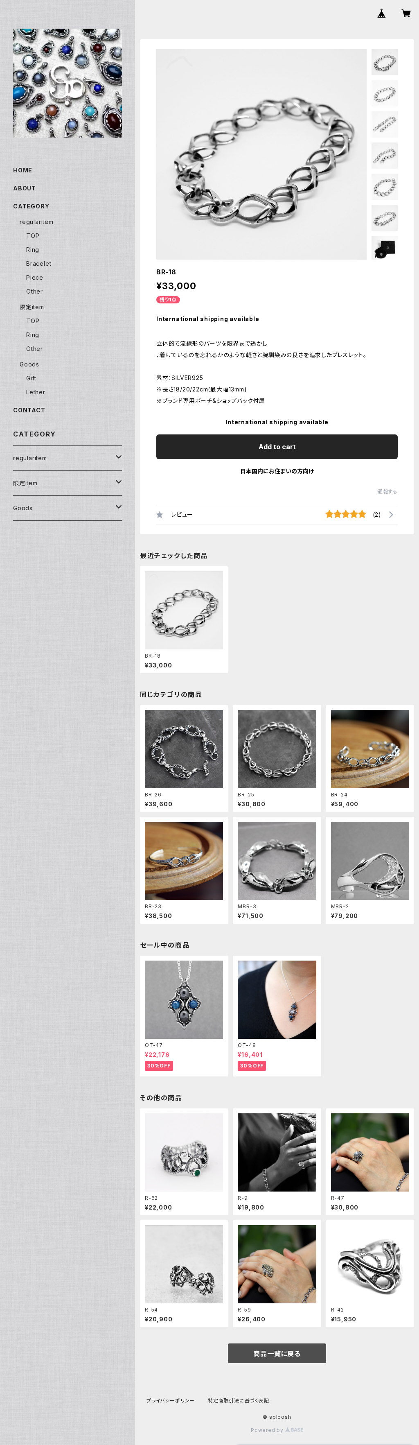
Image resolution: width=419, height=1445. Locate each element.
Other (34, 291)
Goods (29, 364)
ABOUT (24, 188)
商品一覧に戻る (277, 1354)
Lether (35, 392)
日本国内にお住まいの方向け (277, 471)
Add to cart (277, 447)
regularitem (37, 221)
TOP (32, 235)
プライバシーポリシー (170, 1401)
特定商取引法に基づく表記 (238, 1401)
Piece (34, 277)
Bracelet (38, 263)
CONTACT (29, 410)
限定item (32, 306)
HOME (22, 170)
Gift (31, 378)
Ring (32, 249)
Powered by (268, 1430)
